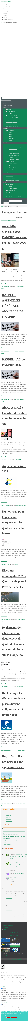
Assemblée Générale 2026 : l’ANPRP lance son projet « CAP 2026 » (14, 237)
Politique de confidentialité (14, 959)
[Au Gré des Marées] (5, 941)
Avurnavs (5, 929)
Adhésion (8, 815)
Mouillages (22, 619)
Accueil (5, 4)
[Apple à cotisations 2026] (9, 487)
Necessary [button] (3, 986)
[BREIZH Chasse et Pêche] (5, 951)
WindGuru (5, 927)
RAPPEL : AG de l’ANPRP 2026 (10, 834)
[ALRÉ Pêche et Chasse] (15, 946)
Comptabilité (23, 505)
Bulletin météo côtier (8, 923)
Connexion (8, 819)
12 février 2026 (7, 750)
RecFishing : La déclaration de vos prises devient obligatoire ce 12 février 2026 (13, 703)
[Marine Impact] (5, 946)
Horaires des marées (8, 925)
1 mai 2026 (6, 459)
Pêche (21, 686)
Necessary (4, 988)
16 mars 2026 (7, 619)
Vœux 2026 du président (19, 873)
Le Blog (17, 286)
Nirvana (14, 962)
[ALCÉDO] (15, 941)
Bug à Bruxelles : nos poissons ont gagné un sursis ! (13, 762)
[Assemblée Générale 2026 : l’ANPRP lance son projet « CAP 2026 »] (10, 266)
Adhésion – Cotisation (8, 7)
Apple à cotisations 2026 (9, 844)
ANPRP (20, 459)
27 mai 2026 (6, 286)
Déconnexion (9, 821)
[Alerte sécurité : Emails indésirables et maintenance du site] (6, 439)
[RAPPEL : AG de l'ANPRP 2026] (10, 379)
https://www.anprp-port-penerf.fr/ (8, 220)
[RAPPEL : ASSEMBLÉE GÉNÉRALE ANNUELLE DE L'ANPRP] (10, 331)
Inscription (8, 817)
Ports (2, 621)
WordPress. (19, 962)
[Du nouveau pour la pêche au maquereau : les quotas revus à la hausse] (6, 546)
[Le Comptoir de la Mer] (15, 951)
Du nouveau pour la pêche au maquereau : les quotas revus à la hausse (13, 522)
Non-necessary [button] (4, 1002)
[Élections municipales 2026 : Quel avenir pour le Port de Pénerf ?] (10, 601)
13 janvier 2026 (7, 803)
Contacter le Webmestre (6, 955)
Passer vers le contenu (6, 1)
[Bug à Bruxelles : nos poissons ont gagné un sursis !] (6, 783)
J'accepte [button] (8, 1017)
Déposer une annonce (8, 19)
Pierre (2, 286)
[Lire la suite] (9, 898)
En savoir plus (14, 1017)
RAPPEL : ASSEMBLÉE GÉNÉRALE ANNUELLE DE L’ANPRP (13, 305)
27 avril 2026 (7, 505)
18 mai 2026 (6, 351)
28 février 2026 (7, 686)
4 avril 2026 (6, 564)
